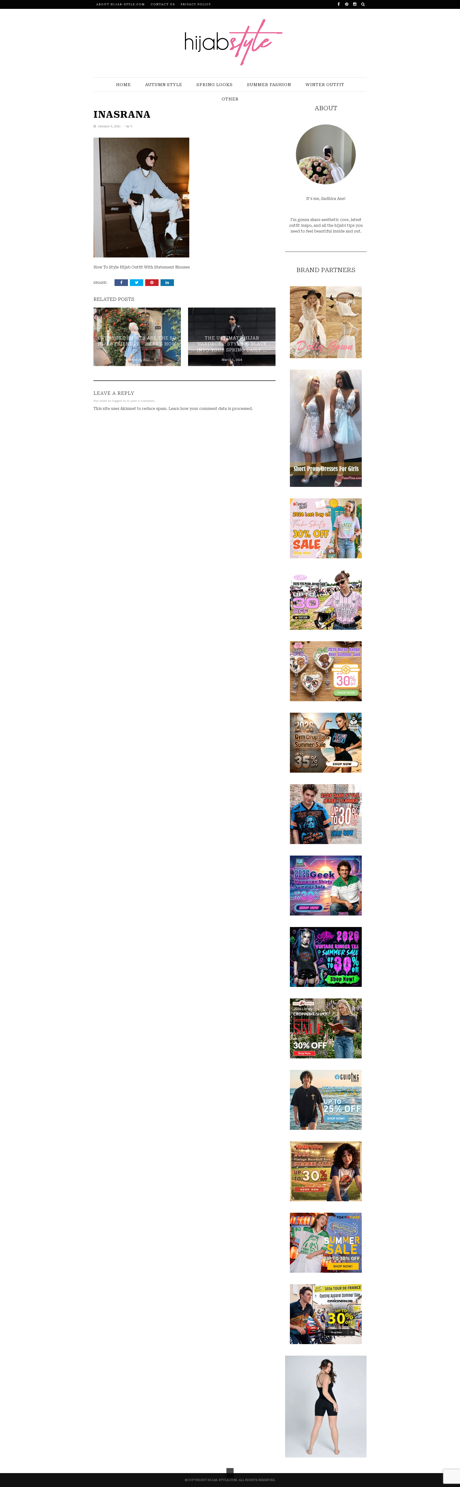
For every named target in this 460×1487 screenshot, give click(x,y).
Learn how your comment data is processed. (210, 408)
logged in (119, 400)
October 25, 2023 (137, 360)
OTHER (230, 99)
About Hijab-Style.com (120, 4)
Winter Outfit (324, 84)
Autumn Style (163, 84)
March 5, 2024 (232, 360)
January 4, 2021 (109, 126)
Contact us (163, 4)
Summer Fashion (269, 84)
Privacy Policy (196, 4)
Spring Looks (214, 84)
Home (123, 84)
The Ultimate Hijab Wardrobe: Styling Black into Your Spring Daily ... (232, 343)
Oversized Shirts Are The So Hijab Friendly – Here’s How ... (137, 343)
